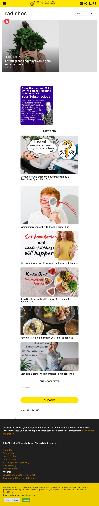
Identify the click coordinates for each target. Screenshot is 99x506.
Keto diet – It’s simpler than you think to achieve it (47, 337)
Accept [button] (26, 500)
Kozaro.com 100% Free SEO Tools (19, 478)
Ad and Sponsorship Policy (16, 462)
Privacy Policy (9, 465)
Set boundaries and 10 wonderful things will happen (49, 263)
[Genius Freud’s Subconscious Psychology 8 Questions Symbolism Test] (49, 155)
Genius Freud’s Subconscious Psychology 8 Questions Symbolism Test (44, 178)
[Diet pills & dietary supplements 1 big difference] (49, 356)
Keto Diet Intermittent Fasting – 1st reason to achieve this (45, 300)
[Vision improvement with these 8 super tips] (49, 205)
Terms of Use (9, 459)
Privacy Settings (11, 468)
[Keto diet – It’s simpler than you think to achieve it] (49, 320)
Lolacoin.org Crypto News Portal (19, 475)
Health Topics (9, 456)
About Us (7, 450)
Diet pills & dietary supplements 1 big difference (47, 373)
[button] (4, 3)
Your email (25, 387)
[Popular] (6, 21)
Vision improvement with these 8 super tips (44, 227)
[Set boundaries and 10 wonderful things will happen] (49, 245)
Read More (8, 492)
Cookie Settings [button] (11, 500)
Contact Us (8, 453)
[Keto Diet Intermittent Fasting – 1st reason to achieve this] (49, 282)
